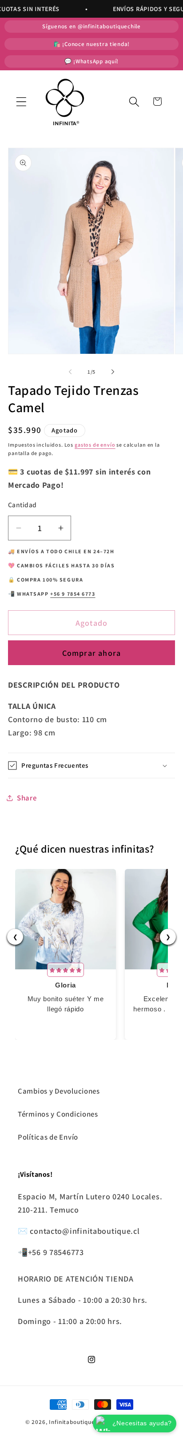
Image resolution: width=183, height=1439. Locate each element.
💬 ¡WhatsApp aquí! (91, 61)
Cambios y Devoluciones (59, 1091)
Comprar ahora (91, 653)
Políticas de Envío (48, 1137)
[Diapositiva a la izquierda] (70, 372)
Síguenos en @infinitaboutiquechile (91, 26)
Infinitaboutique (72, 1422)
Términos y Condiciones (58, 1114)
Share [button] (27, 798)
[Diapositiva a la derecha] (113, 372)
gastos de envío (95, 444)
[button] (21, 101)
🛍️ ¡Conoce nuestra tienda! (91, 44)
